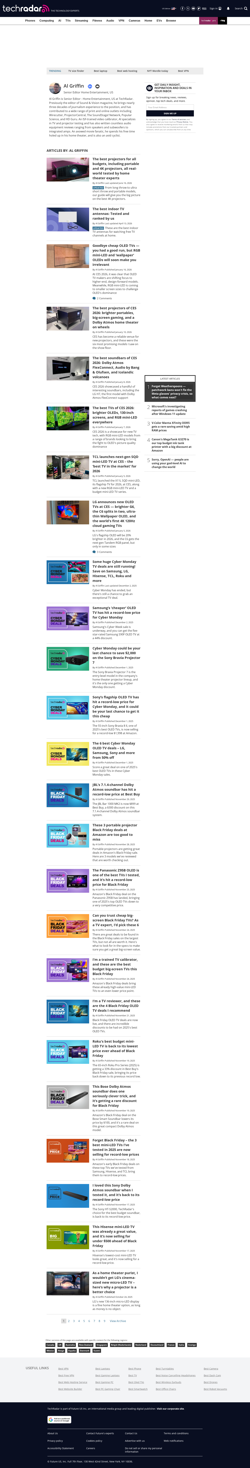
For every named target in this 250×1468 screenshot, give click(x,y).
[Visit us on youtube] (193, 8)
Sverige (192, 1344)
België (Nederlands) (121, 1344)
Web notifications (174, 1440)
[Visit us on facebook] (182, 8)
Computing (46, 20)
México (50, 1350)
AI (59, 20)
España (72, 1350)
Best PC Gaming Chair (107, 1389)
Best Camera (211, 1368)
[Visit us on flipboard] (199, 8)
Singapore (102, 1344)
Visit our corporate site (170, 1408)
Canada (50, 1344)
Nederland (140, 1344)
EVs (159, 20)
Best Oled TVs (136, 1382)
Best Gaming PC (104, 1382)
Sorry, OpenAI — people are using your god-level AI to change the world (170, 463)
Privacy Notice (182, 122)
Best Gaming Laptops (107, 1375)
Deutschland (157, 1344)
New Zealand (85, 1344)
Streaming (81, 20)
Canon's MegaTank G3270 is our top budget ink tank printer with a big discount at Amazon (171, 444)
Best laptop (100, 70)
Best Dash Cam (212, 1375)
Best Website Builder (70, 1389)
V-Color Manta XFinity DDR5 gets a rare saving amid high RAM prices (171, 426)
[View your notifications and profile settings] (228, 8)
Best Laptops (102, 1368)
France (171, 1344)
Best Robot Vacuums (215, 1389)
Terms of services (179, 119)
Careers (90, 1448)
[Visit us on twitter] (188, 8)
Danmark (84, 1350)
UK (60, 1344)
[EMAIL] (97, 86)
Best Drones (211, 1382)
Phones (30, 20)
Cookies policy (94, 1440)
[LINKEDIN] (90, 86)
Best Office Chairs (166, 1389)
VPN (121, 20)
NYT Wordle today (157, 70)
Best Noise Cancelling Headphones (176, 1375)
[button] (241, 8)
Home (148, 20)
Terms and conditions (176, 1433)
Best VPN (183, 70)
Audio (110, 20)
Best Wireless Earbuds (168, 1382)
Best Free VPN (66, 1375)
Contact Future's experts (100, 1433)
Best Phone (134, 1368)
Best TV (132, 1375)
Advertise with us (135, 1440)
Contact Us (131, 1433)
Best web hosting (127, 70)
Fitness (97, 20)
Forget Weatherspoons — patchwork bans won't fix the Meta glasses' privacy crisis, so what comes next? (172, 391)
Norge (61, 1350)
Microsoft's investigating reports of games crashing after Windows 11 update (169, 410)
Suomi (97, 1350)
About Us (52, 1433)
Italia (181, 1344)
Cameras (134, 20)
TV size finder (76, 70)
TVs (68, 20)
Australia (70, 1344)
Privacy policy (55, 1440)
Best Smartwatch (138, 1389)
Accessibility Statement (60, 1448)
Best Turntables (165, 1368)
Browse (171, 20)
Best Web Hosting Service (72, 1382)
